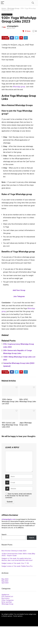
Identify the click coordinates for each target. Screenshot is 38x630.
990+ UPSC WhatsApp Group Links (27, 400)
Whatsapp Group (13, 8)
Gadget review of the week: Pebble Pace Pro (17, 566)
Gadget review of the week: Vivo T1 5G (15, 563)
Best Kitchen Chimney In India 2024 (14, 551)
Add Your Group (19, 290)
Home (4, 8)
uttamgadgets (12, 26)
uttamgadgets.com (8, 519)
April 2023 (5, 583)
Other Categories (8, 600)
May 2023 (5, 581)
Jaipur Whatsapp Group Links (25, 424)
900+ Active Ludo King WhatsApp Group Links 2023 (10, 425)
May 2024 (5, 579)
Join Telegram (19, 296)
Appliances (5, 595)
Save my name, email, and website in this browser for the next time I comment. (18, 496)
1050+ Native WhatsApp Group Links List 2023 (10, 401)
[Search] (32, 3)
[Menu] (2, 3)
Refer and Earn (7, 602)
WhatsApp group (19, 87)
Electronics (5, 598)
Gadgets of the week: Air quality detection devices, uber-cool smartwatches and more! (17, 559)
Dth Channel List (7, 596)
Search (4, 534)
